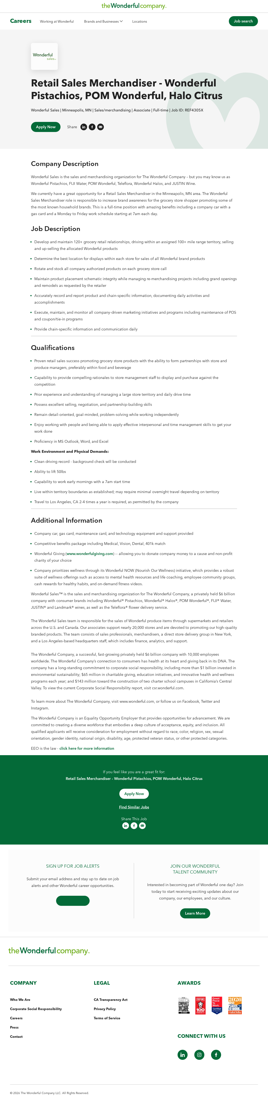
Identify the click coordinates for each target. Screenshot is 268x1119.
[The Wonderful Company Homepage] (134, 7)
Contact (16, 1036)
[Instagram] (199, 1058)
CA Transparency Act (111, 1000)
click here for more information (86, 748)
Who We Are (20, 1000)
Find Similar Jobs (134, 807)
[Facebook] (216, 1058)
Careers (20, 21)
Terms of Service (107, 1018)
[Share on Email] (100, 127)
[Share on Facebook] (92, 127)
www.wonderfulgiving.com (90, 553)
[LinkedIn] (183, 1058)
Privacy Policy (105, 1009)
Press (14, 1027)
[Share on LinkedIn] (83, 127)
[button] (103, 21)
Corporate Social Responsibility (36, 1009)
